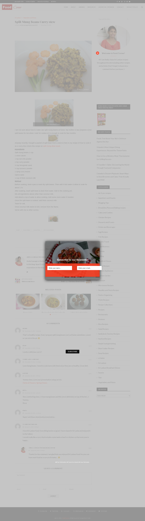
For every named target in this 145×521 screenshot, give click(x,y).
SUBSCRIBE (72, 274)
